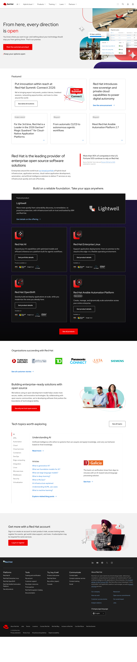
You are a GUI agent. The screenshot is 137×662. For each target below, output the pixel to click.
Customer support (31, 581)
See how (87, 481)
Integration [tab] (17, 464)
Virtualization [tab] (18, 482)
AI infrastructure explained (42, 483)
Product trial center (53, 575)
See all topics (117, 424)
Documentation (30, 593)
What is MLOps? (38, 480)
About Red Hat (15, 626)
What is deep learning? (41, 476)
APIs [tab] (14, 438)
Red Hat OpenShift (9, 581)
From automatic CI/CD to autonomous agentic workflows (66, 127)
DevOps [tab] (16, 456)
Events (28, 626)
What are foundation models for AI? (46, 469)
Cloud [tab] (15, 445)
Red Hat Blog (55, 626)
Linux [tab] (15, 467)
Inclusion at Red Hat (67, 626)
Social (71, 584)
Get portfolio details (26, 257)
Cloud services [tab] (18, 449)
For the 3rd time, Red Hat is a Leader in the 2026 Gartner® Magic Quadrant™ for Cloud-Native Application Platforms (29, 130)
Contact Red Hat (44, 626)
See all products (69, 331)
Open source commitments (121, 595)
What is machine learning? (42, 490)
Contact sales (73, 575)
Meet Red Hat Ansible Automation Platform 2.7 (105, 126)
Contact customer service (77, 578)
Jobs (114, 603)
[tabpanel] (76, 466)
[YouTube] (97, 563)
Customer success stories (99, 599)
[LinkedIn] (92, 563)
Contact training (74, 581)
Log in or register (18, 543)
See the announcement (102, 105)
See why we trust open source (26, 408)
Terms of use (26, 633)
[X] (107, 563)
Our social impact (118, 599)
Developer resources (31, 584)
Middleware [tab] (17, 475)
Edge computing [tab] (19, 460)
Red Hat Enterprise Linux (11, 578)
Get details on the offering (27, 219)
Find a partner (29, 587)
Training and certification (33, 575)
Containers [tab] (17, 453)
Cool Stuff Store (79, 626)
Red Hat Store (51, 578)
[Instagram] (112, 563)
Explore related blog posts (43, 496)
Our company (95, 592)
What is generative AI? (41, 466)
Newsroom (116, 592)
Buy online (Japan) (53, 581)
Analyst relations (96, 603)
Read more (36, 451)
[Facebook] (102, 563)
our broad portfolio (46, 170)
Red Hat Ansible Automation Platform (12, 585)
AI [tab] (14, 434)
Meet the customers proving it (18, 47)
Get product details (84, 257)
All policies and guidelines (39, 633)
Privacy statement (16, 633)
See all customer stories (21, 371)
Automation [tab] (17, 442)
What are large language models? (45, 473)
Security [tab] (16, 479)
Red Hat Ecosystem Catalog (34, 590)
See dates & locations (26, 104)
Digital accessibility (54, 633)
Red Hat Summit (90, 626)
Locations (35, 626)
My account (28, 578)
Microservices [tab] (18, 471)
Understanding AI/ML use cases (45, 487)
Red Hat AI (6, 575)
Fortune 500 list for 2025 (108, 162)
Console (49, 584)
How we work (95, 595)
